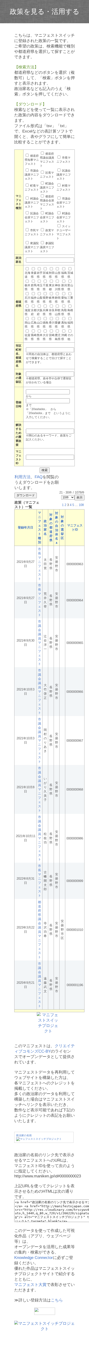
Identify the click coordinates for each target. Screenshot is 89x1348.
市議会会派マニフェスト (63, 202)
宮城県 (45, 274)
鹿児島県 (58, 337)
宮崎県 (52, 337)
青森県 (34, 274)
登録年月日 (25, 527)
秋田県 (52, 274)
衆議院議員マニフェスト (32, 247)
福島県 (64, 274)
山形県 (58, 274)
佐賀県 (27, 337)
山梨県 (39, 299)
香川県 (52, 324)
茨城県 (70, 274)
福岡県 (70, 324)
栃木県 (27, 287)
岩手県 (39, 274)
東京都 (52, 287)
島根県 (70, 312)
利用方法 (22, 477)
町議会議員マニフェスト (47, 187)
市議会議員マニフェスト (32, 174)
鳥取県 (64, 312)
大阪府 (39, 312)
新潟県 (64, 287)
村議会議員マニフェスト (32, 202)
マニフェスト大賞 (30, 1284)
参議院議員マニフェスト (47, 247)
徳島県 (45, 324)
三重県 (70, 299)
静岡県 (58, 299)
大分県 (45, 337)
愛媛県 (58, 324)
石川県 (27, 299)
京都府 (34, 312)
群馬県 (34, 287)
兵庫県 (45, 312)
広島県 (34, 324)
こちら (57, 1300)
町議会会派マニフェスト (47, 217)
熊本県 (39, 337)
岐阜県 (52, 299)
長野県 (45, 299)
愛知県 (64, 299)
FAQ (38, 477)
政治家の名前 (24, 1135)
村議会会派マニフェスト (63, 217)
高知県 (64, 324)
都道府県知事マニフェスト (32, 159)
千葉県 (45, 287)
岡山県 (27, 324)
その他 (70, 337)
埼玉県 (39, 287)
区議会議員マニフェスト (63, 174)
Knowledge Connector (33, 1257)
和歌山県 (58, 312)
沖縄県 (64, 337)
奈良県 (52, 312)
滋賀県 (27, 312)
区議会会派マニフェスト (32, 217)
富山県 (70, 287)
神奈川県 (58, 287)
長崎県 (34, 337)
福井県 (34, 299)
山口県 (39, 324)
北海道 (27, 274)
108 (81, 505)
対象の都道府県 (50, 527)
